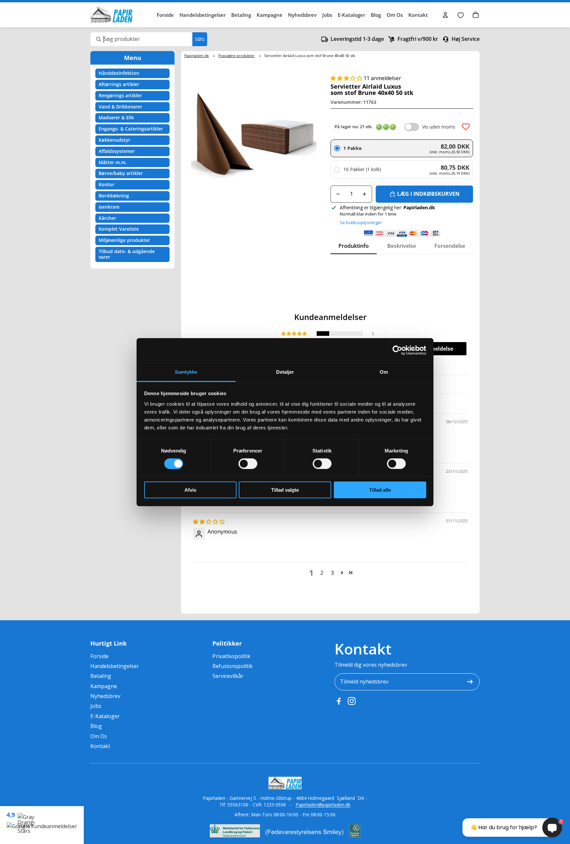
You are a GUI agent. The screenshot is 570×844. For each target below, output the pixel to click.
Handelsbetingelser (202, 15)
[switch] (247, 463)
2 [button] (321, 572)
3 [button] (332, 572)
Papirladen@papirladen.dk (323, 804)
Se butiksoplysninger (361, 222)
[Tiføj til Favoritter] (466, 127)
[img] (209, 521)
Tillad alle (380, 490)
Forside (165, 15)
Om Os (395, 15)
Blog (376, 15)
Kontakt (418, 15)
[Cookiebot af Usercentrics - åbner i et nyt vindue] (397, 350)
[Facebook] (338, 701)
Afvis (190, 490)
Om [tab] (384, 371)
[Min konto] (445, 15)
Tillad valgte (285, 490)
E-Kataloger (351, 15)
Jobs (327, 15)
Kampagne (269, 15)
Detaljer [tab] (285, 371)
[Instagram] (352, 701)
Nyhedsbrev (302, 15)
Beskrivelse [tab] (401, 245)
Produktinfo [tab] (353, 245)
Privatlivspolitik (231, 656)
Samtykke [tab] (186, 371)
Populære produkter (236, 55)
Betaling (241, 15)
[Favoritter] (460, 15)
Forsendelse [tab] (449, 245)
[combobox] (148, 39)
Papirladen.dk (196, 55)
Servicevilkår (227, 676)
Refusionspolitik (232, 666)
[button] (347, 78)
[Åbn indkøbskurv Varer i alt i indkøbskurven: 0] (476, 15)
